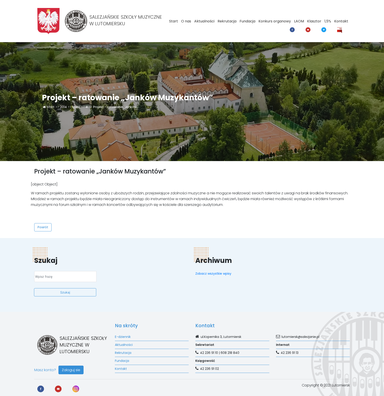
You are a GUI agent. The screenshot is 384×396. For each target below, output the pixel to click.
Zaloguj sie (71, 369)
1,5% (327, 21)
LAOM (299, 21)
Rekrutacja (227, 21)
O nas (186, 21)
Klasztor (314, 21)
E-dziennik (123, 337)
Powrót (43, 227)
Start (173, 21)
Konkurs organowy (274, 21)
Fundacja (247, 21)
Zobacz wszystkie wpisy (213, 273)
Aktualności (204, 21)
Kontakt (341, 21)
